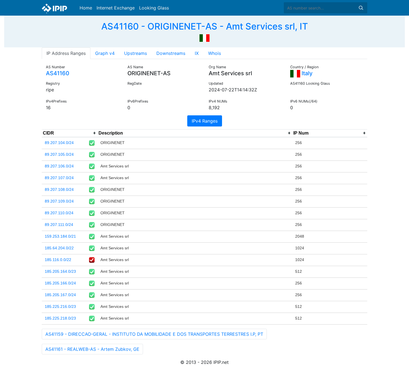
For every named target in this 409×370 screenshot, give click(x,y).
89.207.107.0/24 (59, 178)
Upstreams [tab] (135, 53)
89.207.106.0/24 (59, 166)
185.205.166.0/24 (60, 283)
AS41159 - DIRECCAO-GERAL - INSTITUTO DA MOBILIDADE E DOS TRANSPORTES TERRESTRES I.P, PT (154, 334)
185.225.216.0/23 (60, 306)
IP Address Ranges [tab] (66, 53)
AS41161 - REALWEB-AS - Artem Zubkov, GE (92, 349)
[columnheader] (69, 133)
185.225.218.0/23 (60, 318)
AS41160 (57, 73)
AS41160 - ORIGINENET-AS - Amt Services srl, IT (204, 26)
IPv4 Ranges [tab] (205, 121)
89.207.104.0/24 (59, 142)
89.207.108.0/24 (59, 189)
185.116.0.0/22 (58, 259)
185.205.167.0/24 (60, 295)
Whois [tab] (214, 53)
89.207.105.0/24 (59, 154)
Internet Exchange (116, 8)
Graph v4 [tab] (105, 53)
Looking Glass (154, 8)
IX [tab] (197, 53)
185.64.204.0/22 (59, 248)
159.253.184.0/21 (60, 236)
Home (86, 8)
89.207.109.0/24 (59, 201)
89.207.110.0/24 (59, 213)
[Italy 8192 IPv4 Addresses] (204, 37)
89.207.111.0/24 (59, 224)
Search (361, 8)
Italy (306, 73)
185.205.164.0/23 (60, 271)
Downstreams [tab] (170, 53)
